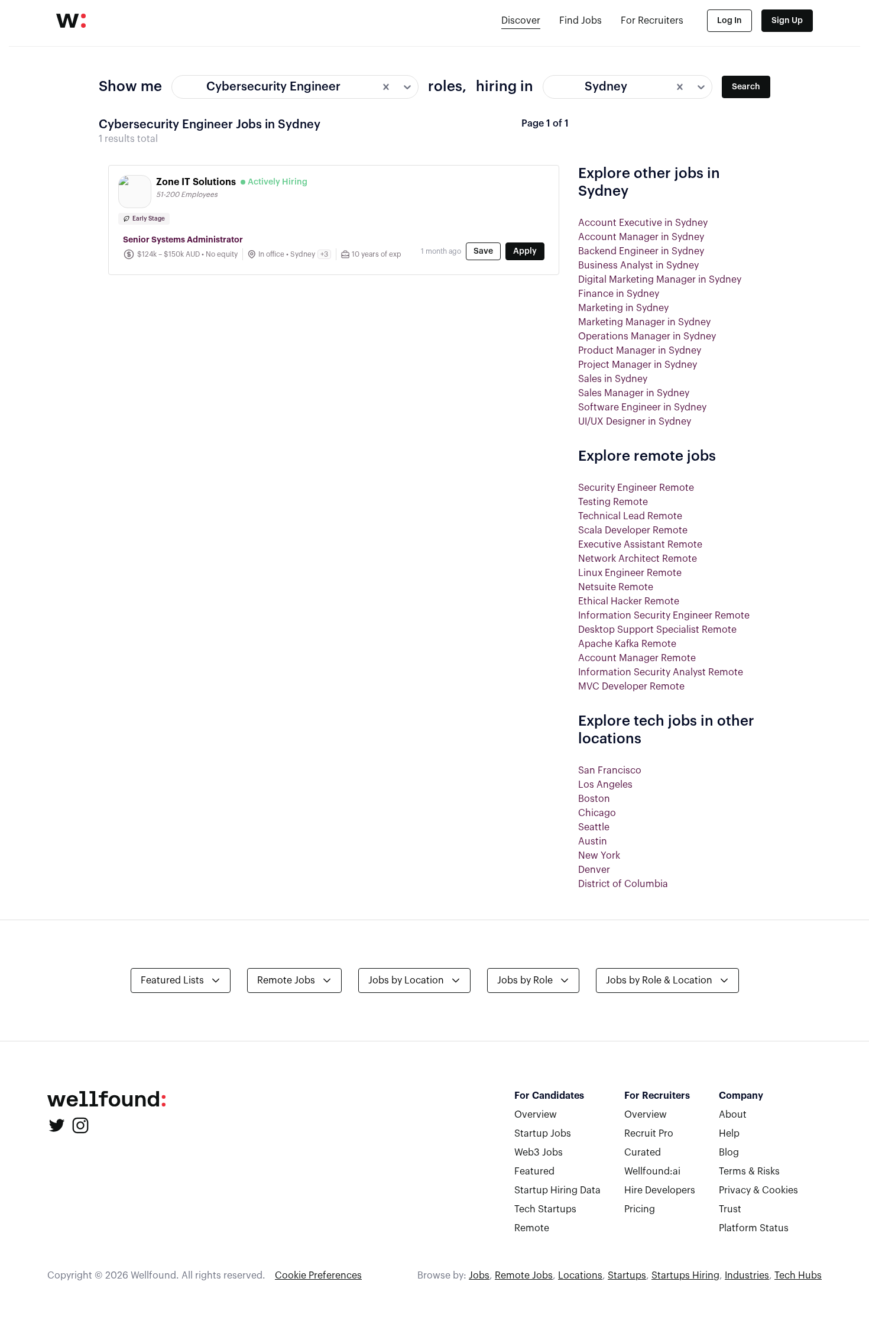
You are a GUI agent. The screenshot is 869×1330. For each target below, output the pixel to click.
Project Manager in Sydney (637, 365)
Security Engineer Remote (636, 488)
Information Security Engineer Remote (664, 615)
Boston (594, 799)
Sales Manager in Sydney (633, 393)
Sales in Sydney (612, 379)
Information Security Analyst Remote (660, 672)
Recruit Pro (648, 1133)
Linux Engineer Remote (630, 573)
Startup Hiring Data (557, 1190)
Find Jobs (580, 20)
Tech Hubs (798, 1275)
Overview (535, 1114)
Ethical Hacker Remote (628, 601)
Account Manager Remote (637, 658)
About (733, 1114)
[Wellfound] (71, 21)
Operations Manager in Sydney (647, 336)
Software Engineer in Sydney (642, 407)
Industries (747, 1275)
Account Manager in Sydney (641, 237)
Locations (580, 1275)
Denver (594, 870)
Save (483, 251)
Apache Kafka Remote (627, 644)
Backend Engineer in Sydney (641, 251)
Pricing (639, 1209)
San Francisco (609, 770)
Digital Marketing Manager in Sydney (659, 279)
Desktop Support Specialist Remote (657, 630)
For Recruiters (652, 20)
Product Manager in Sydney (639, 350)
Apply (525, 251)
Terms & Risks (749, 1171)
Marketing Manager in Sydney (644, 322)
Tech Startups (545, 1209)
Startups (627, 1275)
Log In (729, 21)
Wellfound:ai (652, 1171)
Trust (730, 1209)
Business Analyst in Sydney (638, 265)
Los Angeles (605, 784)
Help (729, 1133)
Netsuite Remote (615, 587)
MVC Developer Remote (631, 686)
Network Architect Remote (637, 559)
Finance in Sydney (618, 294)
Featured (534, 1171)
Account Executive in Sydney (643, 223)
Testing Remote (613, 502)
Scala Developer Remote (633, 530)
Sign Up (787, 21)
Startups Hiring (685, 1275)
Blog (729, 1152)
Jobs (479, 1275)
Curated (642, 1152)
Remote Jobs (524, 1275)
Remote (531, 1228)
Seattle (593, 827)
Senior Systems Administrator (183, 240)
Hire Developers (659, 1190)
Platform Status (754, 1228)
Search (746, 87)
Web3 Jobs (538, 1152)
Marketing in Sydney (623, 308)
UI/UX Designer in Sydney (634, 421)
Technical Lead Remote (630, 516)
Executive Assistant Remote (640, 544)
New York (599, 855)
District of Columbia (623, 884)
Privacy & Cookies (758, 1190)
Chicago (597, 813)
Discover (520, 20)
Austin (592, 841)
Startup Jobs (542, 1133)
